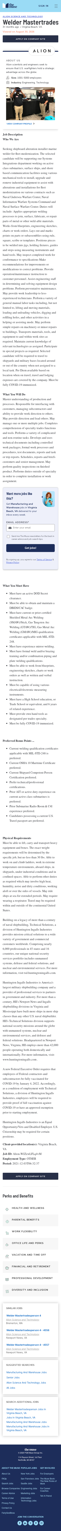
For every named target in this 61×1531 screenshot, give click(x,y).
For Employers (47, 1473)
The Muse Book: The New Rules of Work (48, 1481)
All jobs (10, 1387)
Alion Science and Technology (23, 16)
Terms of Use (8, 1497)
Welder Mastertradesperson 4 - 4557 (27, 1344)
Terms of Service (44, 559)
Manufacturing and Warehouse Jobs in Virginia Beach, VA (27, 1428)
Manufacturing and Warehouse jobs (26, 1372)
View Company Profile (19, 123)
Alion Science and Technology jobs (26, 1382)
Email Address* (17, 522)
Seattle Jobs (26, 1483)
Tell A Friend (46, 1495)
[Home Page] (12, 6)
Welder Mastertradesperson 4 (23, 1315)
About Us (6, 1473)
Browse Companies (11, 1488)
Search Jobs (7, 1483)
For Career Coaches (45, 1489)
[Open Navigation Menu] (56, 6)
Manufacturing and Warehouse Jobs (26, 1421)
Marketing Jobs (28, 1493)
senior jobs (12, 1377)
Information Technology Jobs (28, 1499)
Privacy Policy (12, 562)
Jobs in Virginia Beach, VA (20, 1417)
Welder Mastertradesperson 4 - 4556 (27, 1330)
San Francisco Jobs (30, 1478)
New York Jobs (28, 1473)
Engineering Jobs (29, 1488)
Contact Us (7, 1507)
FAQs (4, 1478)
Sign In (43, 6)
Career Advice (8, 1493)
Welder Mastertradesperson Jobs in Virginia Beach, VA (26, 1411)
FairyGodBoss (8, 1512)
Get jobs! (30, 547)
